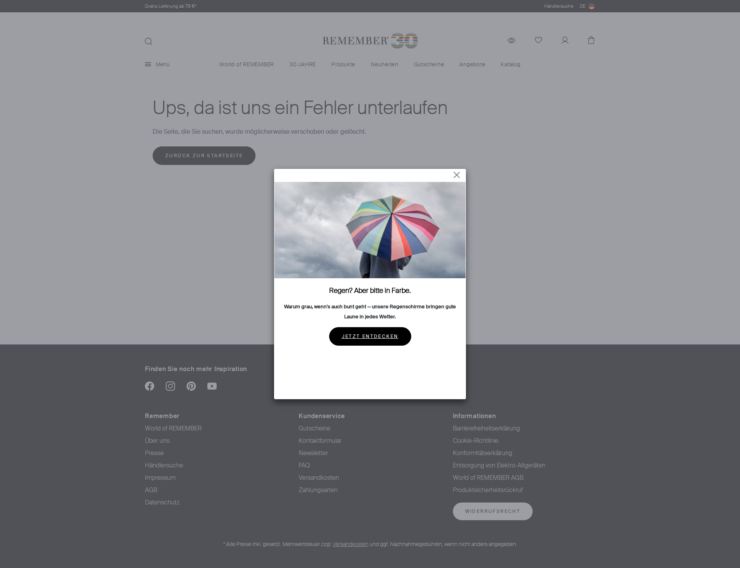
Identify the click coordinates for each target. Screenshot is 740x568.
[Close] (457, 175)
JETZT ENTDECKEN (370, 336)
